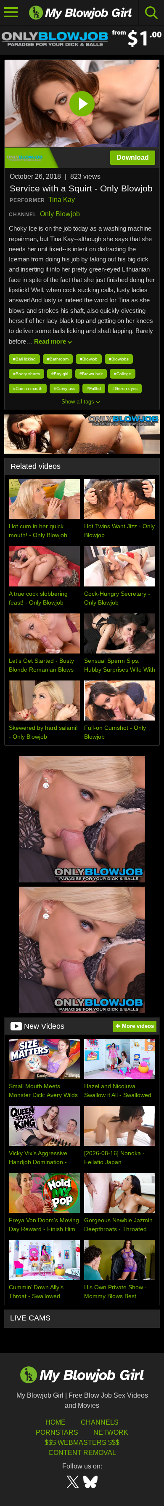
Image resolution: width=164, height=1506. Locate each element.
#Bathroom (58, 359)
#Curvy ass (64, 388)
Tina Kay (61, 199)
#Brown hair (91, 373)
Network (110, 1432)
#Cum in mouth (27, 388)
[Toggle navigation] (11, 12)
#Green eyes (125, 388)
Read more (50, 341)
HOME (55, 1422)
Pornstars (57, 1432)
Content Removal (82, 1452)
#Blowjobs (119, 359)
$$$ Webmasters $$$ (82, 1442)
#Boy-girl (59, 373)
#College (122, 373)
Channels (100, 1422)
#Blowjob (89, 359)
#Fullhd (94, 388)
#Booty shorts (26, 373)
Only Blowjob (60, 214)
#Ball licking (24, 359)
